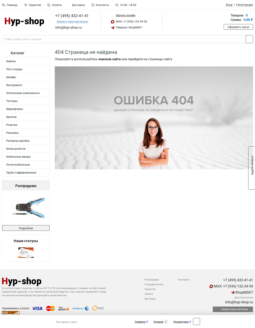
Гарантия (35, 5)
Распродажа (152, 279)
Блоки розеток (16, 148)
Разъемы (12, 132)
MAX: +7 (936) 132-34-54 (131, 21)
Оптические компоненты (23, 93)
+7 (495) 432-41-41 (71, 15)
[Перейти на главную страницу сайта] (24, 21)
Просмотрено (181, 321)
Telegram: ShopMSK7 (128, 27)
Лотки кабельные (18, 164)
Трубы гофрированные (21, 172)
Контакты (102, 5)
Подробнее (26, 228)
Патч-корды (14, 69)
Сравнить (140, 321)
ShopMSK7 (243, 292)
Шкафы (11, 77)
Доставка (78, 5)
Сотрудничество (154, 284)
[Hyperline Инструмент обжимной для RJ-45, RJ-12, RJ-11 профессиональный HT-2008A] (25, 208)
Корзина (158, 321)
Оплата (57, 5)
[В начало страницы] (196, 321)
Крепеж (11, 116)
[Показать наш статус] (26, 252)
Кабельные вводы (18, 156)
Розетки (11, 124)
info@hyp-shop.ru (238, 302)
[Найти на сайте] (249, 39)
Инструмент (14, 85)
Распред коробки (17, 140)
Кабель (11, 61)
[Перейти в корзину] (226, 18)
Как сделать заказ (66, 322)
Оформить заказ (238, 27)
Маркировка (14, 109)
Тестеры (12, 101)
